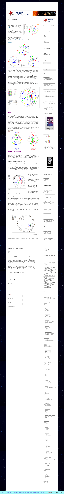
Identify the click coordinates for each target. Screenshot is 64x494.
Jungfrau (45, 43)
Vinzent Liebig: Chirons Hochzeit (48, 210)
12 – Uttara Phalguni (48, 436)
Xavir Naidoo (47, 393)
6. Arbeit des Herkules (48, 353)
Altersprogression (47, 305)
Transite (48, 286)
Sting (45, 392)
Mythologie (52, 280)
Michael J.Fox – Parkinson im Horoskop (49, 109)
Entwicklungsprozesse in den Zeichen (49, 148)
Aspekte (46, 308)
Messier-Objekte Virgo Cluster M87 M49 (49, 147)
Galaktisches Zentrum (48, 269)
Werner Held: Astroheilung (47, 209)
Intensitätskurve (47, 314)
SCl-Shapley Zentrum (49, 284)
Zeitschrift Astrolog (46, 228)
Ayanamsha (46, 410)
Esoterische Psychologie (47, 362)
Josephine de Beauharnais (12, 73)
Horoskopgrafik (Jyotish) (47, 404)
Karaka (45, 186)
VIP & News (9, 8)
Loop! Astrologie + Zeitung (47, 231)
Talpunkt (47, 315)
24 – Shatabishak (47, 451)
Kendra (46, 374)
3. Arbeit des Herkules (48, 350)
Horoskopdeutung (31, 238)
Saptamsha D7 (49, 283)
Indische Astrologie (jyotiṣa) (48, 367)
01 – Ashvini (46, 423)
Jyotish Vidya (45, 222)
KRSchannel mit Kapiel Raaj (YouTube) (49, 239)
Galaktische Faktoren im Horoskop (49, 110)
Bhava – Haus (46, 368)
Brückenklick (50, 263)
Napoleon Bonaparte (12, 27)
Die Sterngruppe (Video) (48, 356)
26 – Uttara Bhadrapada (48, 453)
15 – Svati (46, 440)
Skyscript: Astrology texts (47, 232)
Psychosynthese (48, 282)
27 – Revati (46, 454)
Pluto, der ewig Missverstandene (48, 112)
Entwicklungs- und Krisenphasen (49, 333)
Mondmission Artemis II (47, 32)
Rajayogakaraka (47, 401)
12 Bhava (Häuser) (47, 369)
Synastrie (45, 286)
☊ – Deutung (47, 323)
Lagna (45, 375)
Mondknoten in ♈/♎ (47, 137)
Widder (47, 53)
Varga (45, 464)
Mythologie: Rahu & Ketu (48, 399)
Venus (51, 286)
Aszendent (53, 262)
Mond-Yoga (46, 475)
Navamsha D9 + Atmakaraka (48, 190)
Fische (44, 35)
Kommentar (10, 283)
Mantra (45, 279)
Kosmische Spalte (49, 276)
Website (9, 302)
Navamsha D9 (47, 281)
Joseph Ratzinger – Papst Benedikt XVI (50, 387)
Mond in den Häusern (48, 335)
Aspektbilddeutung (47, 306)
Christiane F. (48, 54)
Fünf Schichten (47, 310)
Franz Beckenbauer (46, 42)
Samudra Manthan (47, 463)
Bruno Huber (47, 383)
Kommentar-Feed (46, 249)
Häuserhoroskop (46, 178)
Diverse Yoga (46, 471)
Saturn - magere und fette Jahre (48, 149)
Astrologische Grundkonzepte (48, 294)
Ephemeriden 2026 (46, 134)
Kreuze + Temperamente (48, 317)
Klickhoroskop (49, 273)
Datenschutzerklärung (47, 364)
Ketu (45, 273)
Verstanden (50, 492)
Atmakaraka (46, 263)
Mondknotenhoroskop (47, 179)
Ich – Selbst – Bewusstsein (48, 316)
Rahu (53, 282)
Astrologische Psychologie (24, 238)
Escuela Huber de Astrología (48, 203)
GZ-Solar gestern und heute (48, 113)
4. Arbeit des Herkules (48, 351)
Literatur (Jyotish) (46, 421)
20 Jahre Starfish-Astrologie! (48, 34)
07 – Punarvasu (47, 430)
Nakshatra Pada (46, 38)
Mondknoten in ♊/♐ (47, 140)
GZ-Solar (54, 269)
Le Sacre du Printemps (47, 77)
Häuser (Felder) (47, 311)
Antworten (9, 274)
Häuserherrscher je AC (48, 371)
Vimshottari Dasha (46, 192)
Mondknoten (47, 320)
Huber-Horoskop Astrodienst (49, 302)
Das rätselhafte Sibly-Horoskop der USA (49, 83)
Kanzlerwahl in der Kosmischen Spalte (49, 31)
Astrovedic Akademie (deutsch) (48, 219)
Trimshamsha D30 (46, 191)
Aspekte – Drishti (47, 409)
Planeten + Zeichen (47, 327)
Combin (46, 265)
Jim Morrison (46, 386)
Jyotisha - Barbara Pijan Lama (48, 221)
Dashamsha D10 (47, 266)
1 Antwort (9, 21)
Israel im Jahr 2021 (35, 244)
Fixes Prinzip (46, 268)
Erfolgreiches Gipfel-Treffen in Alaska (49, 44)
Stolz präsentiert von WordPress (12, 489)
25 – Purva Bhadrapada (48, 452)
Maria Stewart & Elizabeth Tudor (48, 79)
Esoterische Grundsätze (47, 358)
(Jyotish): (51, 185)
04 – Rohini (46, 427)
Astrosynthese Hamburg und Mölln (49, 201)
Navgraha (46, 400)
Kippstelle (45, 180)
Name (9, 294)
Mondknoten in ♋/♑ (47, 141)
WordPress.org (46, 250)
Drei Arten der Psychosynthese (49, 340)
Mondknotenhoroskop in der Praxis (49, 107)
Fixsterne (51, 268)
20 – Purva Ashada (47, 446)
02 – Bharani (46, 424)
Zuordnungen (47, 357)
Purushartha (46, 412)
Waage (45, 41)
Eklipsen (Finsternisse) (47, 296)
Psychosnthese (46, 338)
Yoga (45, 470)
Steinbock (45, 36)
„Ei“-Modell (46, 339)
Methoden (45, 304)
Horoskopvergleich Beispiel (49, 334)
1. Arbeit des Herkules (48, 347)
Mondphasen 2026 (46, 135)
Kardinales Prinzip (47, 272)
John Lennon (45, 40)
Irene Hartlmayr (15, 251)
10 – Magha (46, 434)
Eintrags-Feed (46, 248)
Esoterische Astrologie (47, 345)
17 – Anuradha (47, 442)
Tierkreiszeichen (47, 329)
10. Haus (45, 262)
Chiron (53, 263)
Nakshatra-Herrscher (48, 457)
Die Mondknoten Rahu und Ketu (48, 78)
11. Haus (48, 262)
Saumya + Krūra (47, 403)
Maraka (46, 376)
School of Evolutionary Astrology (48, 211)
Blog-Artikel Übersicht (47, 381)
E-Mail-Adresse (11, 298)
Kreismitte (47, 277)
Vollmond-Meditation (47, 143)
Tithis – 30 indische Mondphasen (48, 92)
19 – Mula (46, 445)
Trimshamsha (47, 468)
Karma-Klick (53, 272)
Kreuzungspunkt (46, 181)
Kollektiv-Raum (46, 274)
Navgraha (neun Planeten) (47, 187)
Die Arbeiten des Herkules (48, 346)
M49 (53, 278)
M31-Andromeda (48, 278)
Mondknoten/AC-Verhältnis (49, 321)
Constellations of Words (47, 233)
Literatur (45, 303)
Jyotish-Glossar (46, 407)
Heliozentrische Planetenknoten (49, 270)
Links (14, 8)
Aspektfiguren (47, 309)
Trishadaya (46, 379)
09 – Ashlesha (47, 433)
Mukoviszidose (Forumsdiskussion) (50, 389)
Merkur (49, 279)
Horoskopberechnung (47, 300)
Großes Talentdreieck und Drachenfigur (49, 91)
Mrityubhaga (47, 398)
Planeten (46, 328)
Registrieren (45, 245)
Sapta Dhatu (45, 283)
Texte (45, 458)
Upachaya (46, 380)
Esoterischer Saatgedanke (49, 267)
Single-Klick (45, 285)
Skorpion (45, 37)
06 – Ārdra (46, 429)
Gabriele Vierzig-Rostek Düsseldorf (49, 199)
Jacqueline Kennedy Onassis (49, 385)
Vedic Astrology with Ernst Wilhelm (49, 220)
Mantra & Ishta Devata (48, 462)
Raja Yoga (46, 477)
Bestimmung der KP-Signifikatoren (50, 415)
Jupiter (51, 271)
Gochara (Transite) (47, 394)
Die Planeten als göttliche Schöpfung (49, 86)
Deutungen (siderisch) (47, 382)
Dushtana (46, 370)
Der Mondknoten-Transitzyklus (48, 85)
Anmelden (45, 246)
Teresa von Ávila (11, 244)
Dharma (45, 266)
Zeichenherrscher (46, 175)
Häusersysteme (47, 373)
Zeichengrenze (47, 287)
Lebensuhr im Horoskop (47, 84)
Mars (47, 279)
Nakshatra (45, 422)
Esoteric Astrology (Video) (48, 359)
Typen (46, 318)
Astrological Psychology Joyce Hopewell (49, 202)
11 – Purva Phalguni (48, 435)
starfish (45, 54)
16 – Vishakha (47, 441)
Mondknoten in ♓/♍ (47, 136)
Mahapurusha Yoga (47, 474)
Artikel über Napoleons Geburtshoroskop (20, 39)
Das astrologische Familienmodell (48, 80)
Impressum (19, 8)
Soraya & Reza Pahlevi (48, 391)
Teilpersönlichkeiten (48, 341)
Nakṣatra (46, 456)
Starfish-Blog (46, 482)
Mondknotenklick (46, 280)
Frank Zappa (45, 108)
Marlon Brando (47, 388)
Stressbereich (51, 285)
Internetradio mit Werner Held (48, 238)
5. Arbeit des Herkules (48, 352)
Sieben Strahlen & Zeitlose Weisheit (49, 234)
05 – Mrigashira (47, 428)
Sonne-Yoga (46, 478)
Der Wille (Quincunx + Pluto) (48, 146)
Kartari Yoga (46, 472)
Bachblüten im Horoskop (47, 151)
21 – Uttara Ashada (47, 447)
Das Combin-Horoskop (48, 332)
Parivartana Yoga (47, 476)
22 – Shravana (47, 448)
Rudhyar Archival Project (47, 213)
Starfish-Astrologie (46, 481)
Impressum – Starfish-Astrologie (49, 365)
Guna (45, 411)
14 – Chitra (46, 439)
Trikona (46, 377)
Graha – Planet (46, 395)
